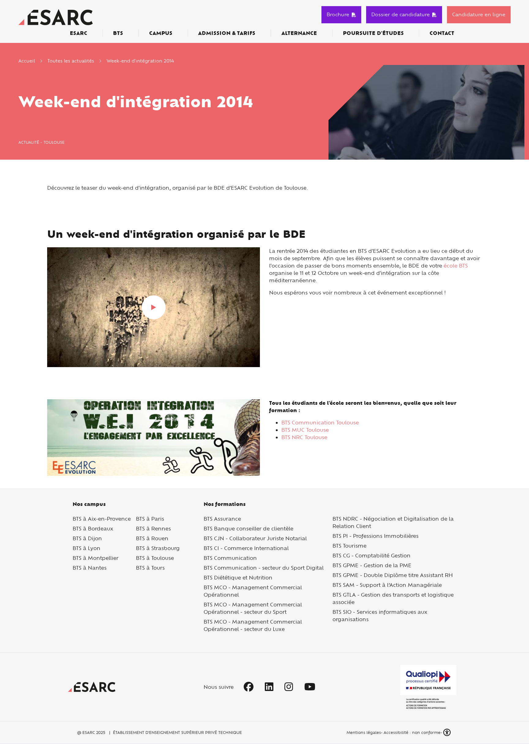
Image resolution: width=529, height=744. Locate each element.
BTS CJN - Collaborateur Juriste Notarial (255, 538)
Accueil (26, 61)
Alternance (299, 33)
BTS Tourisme (349, 545)
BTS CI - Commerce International (246, 548)
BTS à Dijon (87, 538)
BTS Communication (230, 558)
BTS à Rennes (153, 528)
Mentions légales (363, 732)
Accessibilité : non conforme (412, 732)
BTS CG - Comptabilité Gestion (371, 555)
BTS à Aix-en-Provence (102, 518)
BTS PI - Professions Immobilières (375, 536)
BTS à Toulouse (155, 558)
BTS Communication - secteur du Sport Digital (264, 567)
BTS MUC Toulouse (305, 430)
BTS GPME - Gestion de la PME (371, 565)
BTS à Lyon (86, 548)
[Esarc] (55, 16)
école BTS (455, 265)
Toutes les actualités (70, 61)
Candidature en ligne (478, 14)
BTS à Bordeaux (93, 528)
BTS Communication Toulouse (320, 422)
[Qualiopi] (428, 687)
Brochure (338, 14)
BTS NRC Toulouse (304, 437)
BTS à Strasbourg (158, 548)
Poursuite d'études (373, 33)
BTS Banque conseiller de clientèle (248, 528)
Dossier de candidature (400, 14)
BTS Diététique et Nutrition (238, 577)
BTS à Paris (150, 518)
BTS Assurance (222, 518)
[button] (447, 732)
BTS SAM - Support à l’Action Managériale (387, 585)
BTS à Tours (150, 567)
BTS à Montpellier (95, 558)
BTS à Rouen (152, 538)
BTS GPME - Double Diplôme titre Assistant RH (392, 575)
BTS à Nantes (90, 567)
